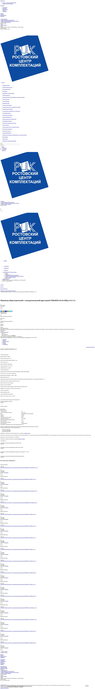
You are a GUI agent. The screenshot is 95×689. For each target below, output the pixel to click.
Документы (5, 11)
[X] (5, 311)
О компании (5, 7)
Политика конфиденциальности (26, 686)
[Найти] (3, 145)
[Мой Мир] (4, 311)
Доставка (4, 343)
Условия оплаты (3, 666)
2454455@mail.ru (3, 25)
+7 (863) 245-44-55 (3, 19)
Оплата (4, 342)
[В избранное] (1, 307)
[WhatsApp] (8, 311)
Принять (87, 685)
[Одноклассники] (2, 311)
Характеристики (6, 341)
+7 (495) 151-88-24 (5, 22)
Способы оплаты (27, 433)
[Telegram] (12, 311)
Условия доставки (3, 667)
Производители (3, 656)
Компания (2, 657)
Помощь (2, 664)
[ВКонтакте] (1, 311)
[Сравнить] (1, 309)
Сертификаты (5, 9)
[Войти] (0, 207)
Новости (2, 655)
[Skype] (10, 311)
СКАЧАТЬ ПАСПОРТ (90, 347)
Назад (6, 273)
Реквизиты (5, 8)
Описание (4, 339)
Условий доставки (21, 438)
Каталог (1, 654)
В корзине (6, 332)
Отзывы (4, 10)
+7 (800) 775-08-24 (9, 21)
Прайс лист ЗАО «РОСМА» (8, 3)
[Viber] (7, 311)
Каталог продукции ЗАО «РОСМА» (9, 2)
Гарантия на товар (3, 668)
